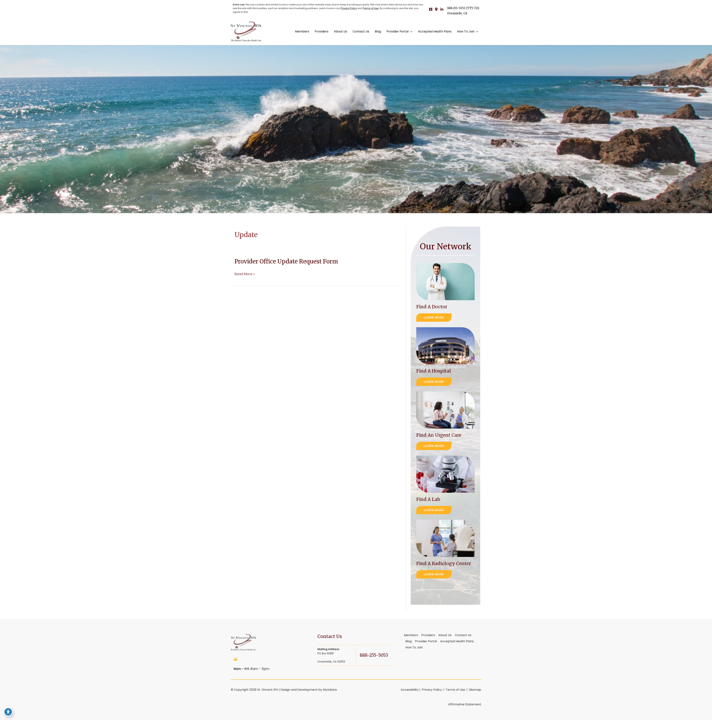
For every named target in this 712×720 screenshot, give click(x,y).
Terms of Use (371, 8)
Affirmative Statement (464, 704)
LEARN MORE (434, 317)
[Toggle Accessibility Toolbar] (8, 711)
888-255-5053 (456, 8)
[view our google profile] (236, 659)
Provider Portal (426, 641)
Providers (428, 635)
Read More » (245, 274)
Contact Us (463, 635)
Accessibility (410, 690)
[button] (410, 31)
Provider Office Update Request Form (286, 261)
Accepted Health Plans (457, 641)
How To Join (414, 648)
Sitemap (474, 690)
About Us (444, 635)
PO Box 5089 (331, 655)
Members (411, 635)
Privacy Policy (349, 8)
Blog (408, 641)
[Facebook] (430, 9)
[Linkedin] (442, 9)
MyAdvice (330, 690)
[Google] (436, 9)
